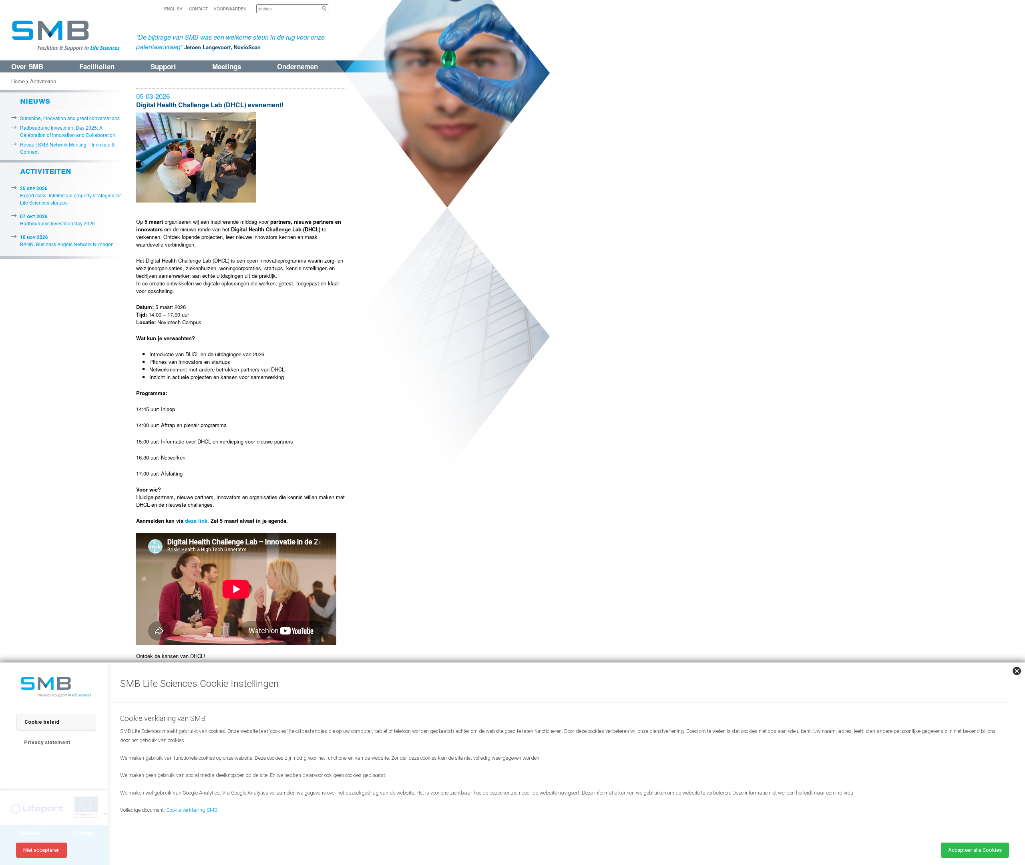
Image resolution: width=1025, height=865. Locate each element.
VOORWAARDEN (230, 9)
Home (18, 81)
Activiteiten (43, 81)
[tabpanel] (560, 773)
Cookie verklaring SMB (191, 810)
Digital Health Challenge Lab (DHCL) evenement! (209, 104)
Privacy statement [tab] (47, 742)
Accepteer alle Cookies (975, 850)
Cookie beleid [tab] (41, 722)
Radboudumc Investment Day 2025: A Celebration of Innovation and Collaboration (67, 131)
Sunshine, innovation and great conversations (70, 117)
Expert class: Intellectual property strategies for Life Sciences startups (70, 195)
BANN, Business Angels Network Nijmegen (67, 240)
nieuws (35, 100)
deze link (196, 520)
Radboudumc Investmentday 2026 (57, 220)
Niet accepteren (41, 850)
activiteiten (45, 170)
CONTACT (198, 9)
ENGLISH (173, 9)
